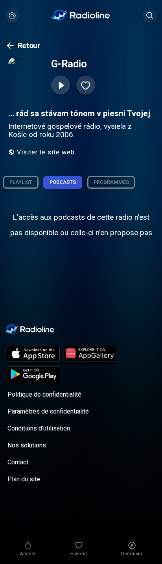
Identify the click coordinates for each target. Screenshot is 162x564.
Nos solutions (26, 445)
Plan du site (23, 479)
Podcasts (63, 182)
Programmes (111, 182)
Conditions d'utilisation (38, 428)
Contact (17, 462)
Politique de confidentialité (44, 394)
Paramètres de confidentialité (48, 411)
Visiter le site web (46, 152)
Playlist (20, 182)
